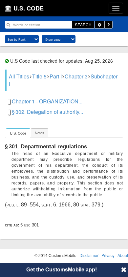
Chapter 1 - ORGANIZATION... (47, 101)
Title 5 (39, 76)
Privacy (108, 255)
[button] (123, 269)
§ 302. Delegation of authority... (47, 112)
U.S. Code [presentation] (18, 133)
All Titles (19, 76)
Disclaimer (88, 255)
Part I (56, 76)
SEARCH (83, 24)
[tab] (18, 132)
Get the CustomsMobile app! (61, 269)
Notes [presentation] (39, 133)
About (122, 255)
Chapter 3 (76, 76)
